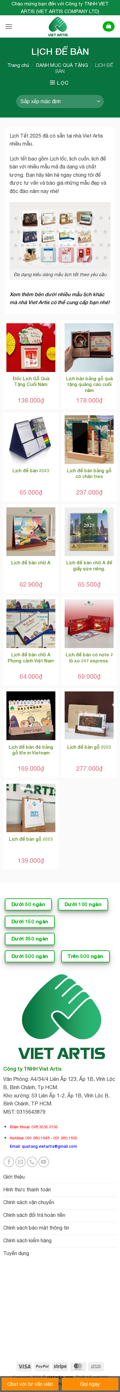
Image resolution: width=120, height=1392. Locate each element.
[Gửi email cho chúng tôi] (20, 1162)
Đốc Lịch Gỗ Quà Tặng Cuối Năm (30, 381)
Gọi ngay (90, 1384)
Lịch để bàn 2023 (30, 470)
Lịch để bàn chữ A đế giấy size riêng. (89, 565)
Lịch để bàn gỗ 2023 (89, 747)
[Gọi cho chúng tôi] (32, 1162)
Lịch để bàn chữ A (30, 562)
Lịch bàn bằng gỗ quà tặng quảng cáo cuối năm (89, 384)
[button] (8, 26)
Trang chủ (18, 65)
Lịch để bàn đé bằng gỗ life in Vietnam (31, 749)
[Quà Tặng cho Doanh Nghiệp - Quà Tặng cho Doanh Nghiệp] (57, 26)
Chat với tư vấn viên (30, 1384)
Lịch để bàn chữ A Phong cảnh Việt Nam (31, 657)
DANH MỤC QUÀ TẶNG (62, 65)
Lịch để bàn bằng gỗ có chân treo (89, 473)
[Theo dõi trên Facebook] (9, 1162)
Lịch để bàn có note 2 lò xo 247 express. (89, 657)
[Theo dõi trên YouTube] (43, 1162)
